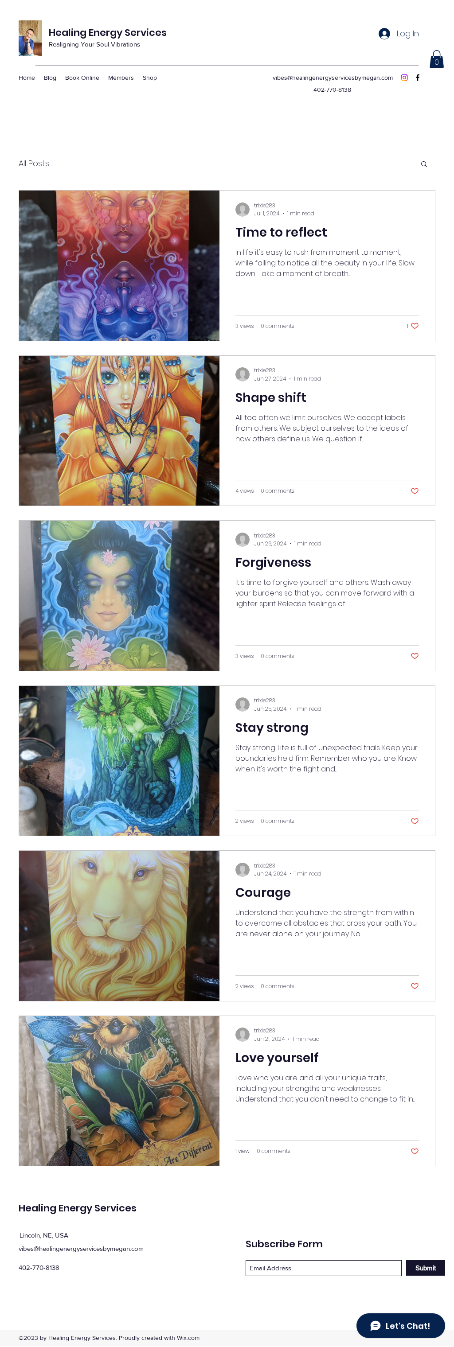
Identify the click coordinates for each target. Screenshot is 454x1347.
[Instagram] (404, 77)
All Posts (34, 163)
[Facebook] (417, 77)
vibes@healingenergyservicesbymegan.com (333, 77)
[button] (436, 59)
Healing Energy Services (108, 32)
